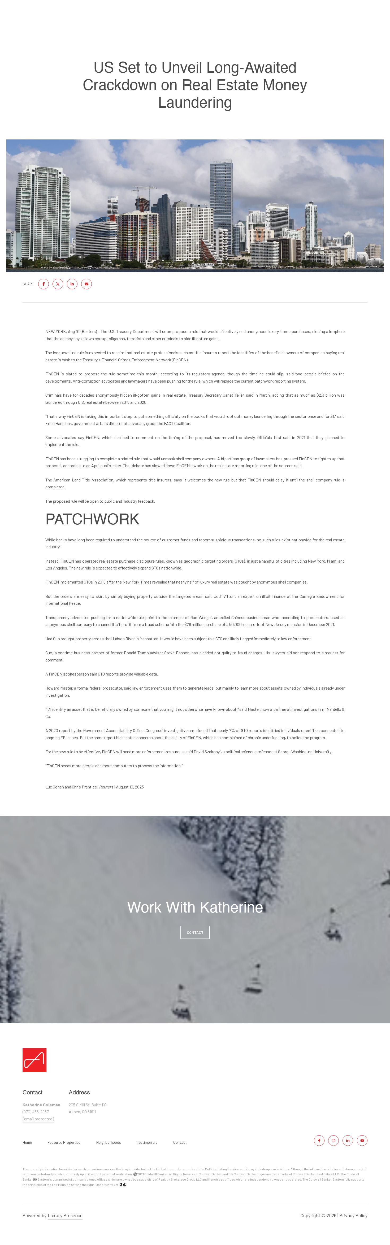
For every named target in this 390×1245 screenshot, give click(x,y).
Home (27, 1142)
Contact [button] (195, 932)
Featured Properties (64, 1142)
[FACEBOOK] (319, 1140)
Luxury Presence (65, 1215)
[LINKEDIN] (348, 1140)
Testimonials (147, 1142)
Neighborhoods (108, 1142)
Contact (180, 1142)
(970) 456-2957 (36, 1111)
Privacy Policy (353, 1215)
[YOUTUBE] (362, 1140)
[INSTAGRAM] (333, 1140)
